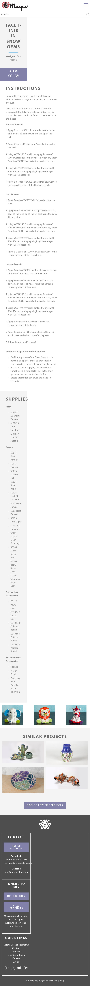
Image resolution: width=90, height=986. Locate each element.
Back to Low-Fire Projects (45, 805)
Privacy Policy (59, 981)
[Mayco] (15, 6)
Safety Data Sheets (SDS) (16, 945)
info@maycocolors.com (16, 872)
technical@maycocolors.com (18, 863)
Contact (16, 948)
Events (16, 962)
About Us (16, 952)
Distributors (16, 896)
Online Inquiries (16, 847)
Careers (16, 958)
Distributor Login (16, 955)
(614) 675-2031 (20, 860)
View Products (16, 907)
